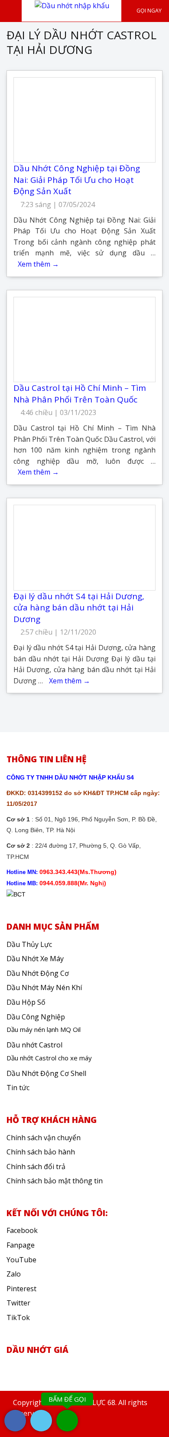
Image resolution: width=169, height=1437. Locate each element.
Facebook (22, 1230)
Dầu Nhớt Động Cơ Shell (46, 1073)
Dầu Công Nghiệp (35, 1017)
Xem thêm (38, 264)
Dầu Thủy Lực (29, 944)
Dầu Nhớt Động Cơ (37, 973)
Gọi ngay (148, 10)
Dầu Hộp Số (26, 1002)
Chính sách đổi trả (35, 1166)
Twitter (18, 1303)
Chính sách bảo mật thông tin (54, 1180)
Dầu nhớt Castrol (34, 1045)
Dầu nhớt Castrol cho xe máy (49, 1057)
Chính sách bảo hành (40, 1152)
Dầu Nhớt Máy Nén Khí (44, 987)
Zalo (13, 1274)
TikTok (18, 1317)
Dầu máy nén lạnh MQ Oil (43, 1029)
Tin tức (17, 1087)
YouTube (21, 1259)
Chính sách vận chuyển (43, 1137)
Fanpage (20, 1245)
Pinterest (21, 1288)
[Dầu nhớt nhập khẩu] (72, 5)
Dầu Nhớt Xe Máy (35, 958)
